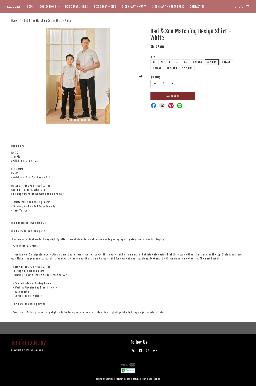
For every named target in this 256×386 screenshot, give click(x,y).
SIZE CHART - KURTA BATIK (168, 6)
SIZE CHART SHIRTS (76, 6)
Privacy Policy (123, 379)
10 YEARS (172, 68)
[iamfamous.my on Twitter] (133, 352)
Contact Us (154, 379)
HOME (30, 6)
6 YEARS (226, 61)
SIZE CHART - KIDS (105, 6)
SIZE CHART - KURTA (134, 6)
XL (177, 61)
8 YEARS (157, 68)
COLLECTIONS (48, 6)
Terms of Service (105, 379)
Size (152, 57)
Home (14, 20)
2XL (186, 61)
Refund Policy (139, 379)
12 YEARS (187, 68)
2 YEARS (197, 61)
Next (140, 76)
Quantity (155, 77)
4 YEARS (211, 61)
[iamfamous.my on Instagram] (147, 352)
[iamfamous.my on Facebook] (140, 352)
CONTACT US (197, 6)
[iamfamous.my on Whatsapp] (155, 352)
